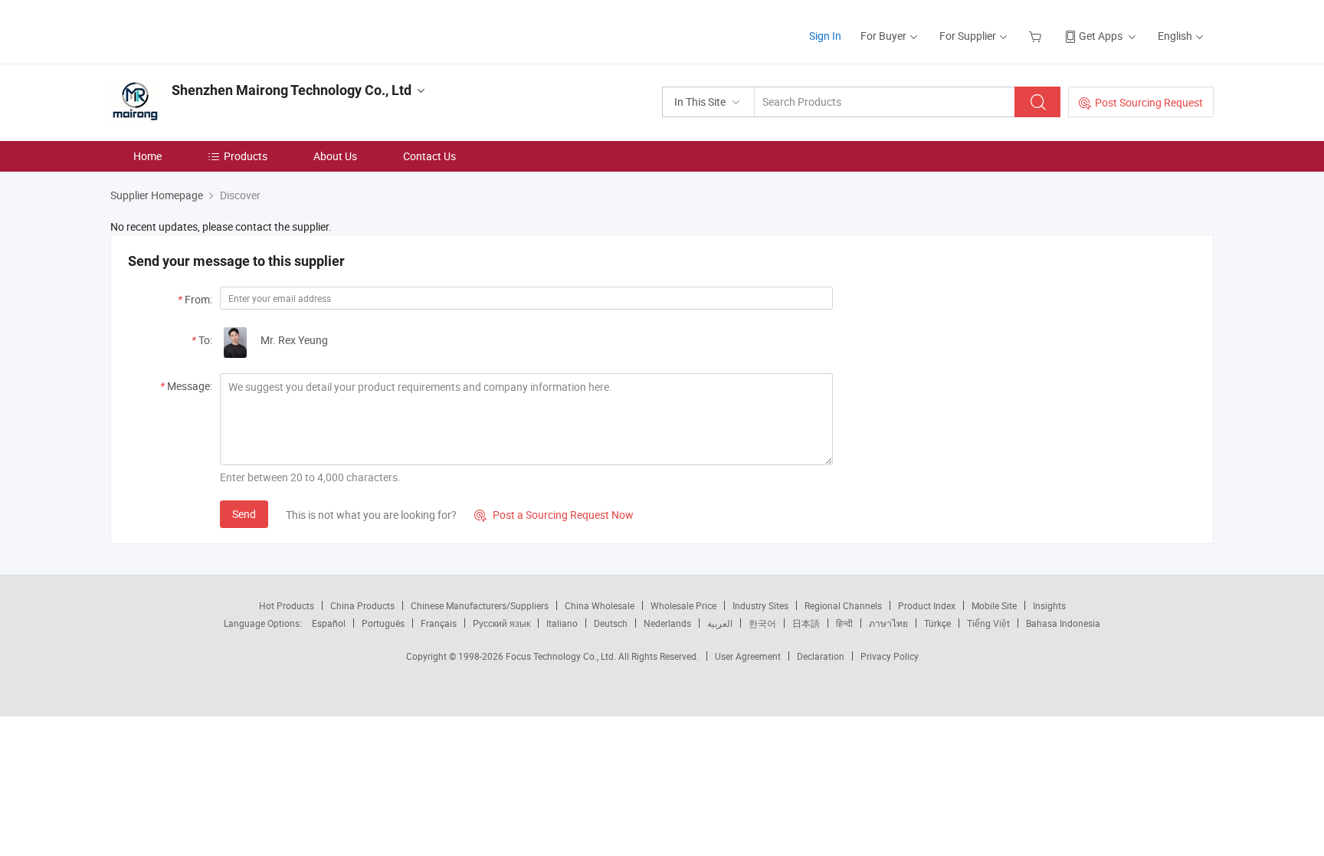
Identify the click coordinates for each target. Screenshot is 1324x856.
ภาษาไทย (888, 623)
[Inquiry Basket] (1037, 35)
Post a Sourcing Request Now (554, 514)
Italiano (562, 623)
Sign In (825, 35)
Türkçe (937, 623)
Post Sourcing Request (1149, 102)
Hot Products (286, 605)
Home (147, 156)
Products (245, 156)
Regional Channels (843, 605)
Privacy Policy (889, 656)
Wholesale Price (683, 605)
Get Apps (1101, 35)
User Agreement (748, 656)
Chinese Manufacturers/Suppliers (480, 605)
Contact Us (429, 156)
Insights (1049, 605)
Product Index (926, 605)
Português (383, 623)
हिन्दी (844, 623)
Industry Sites (760, 605)
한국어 (762, 623)
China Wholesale (599, 605)
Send (244, 514)
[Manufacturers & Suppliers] (208, 30)
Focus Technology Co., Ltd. (562, 656)
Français (439, 623)
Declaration (820, 656)
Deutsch (611, 623)
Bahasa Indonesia (1063, 623)
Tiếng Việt (988, 623)
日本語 (806, 623)
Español (329, 623)
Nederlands (667, 623)
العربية (719, 623)
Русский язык (501, 623)
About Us (335, 156)
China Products (362, 605)
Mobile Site (994, 605)
